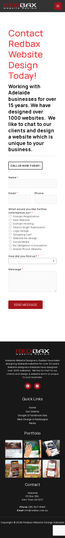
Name (13, 177)
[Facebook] (28, 386)
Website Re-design (25, 238)
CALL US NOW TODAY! (25, 165)
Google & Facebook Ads (32, 415)
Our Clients (32, 411)
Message (15, 269)
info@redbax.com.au (36, 510)
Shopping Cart (22, 234)
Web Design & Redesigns (32, 419)
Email (13, 193)
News (32, 423)
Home (32, 407)
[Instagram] (37, 386)
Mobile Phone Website (27, 249)
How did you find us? (23, 256)
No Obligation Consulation (30, 245)
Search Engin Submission (29, 227)
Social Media (21, 242)
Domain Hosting (23, 223)
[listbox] (32, 261)
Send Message (25, 305)
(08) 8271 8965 (36, 506)
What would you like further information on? (27, 211)
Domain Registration (26, 216)
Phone (39, 193)
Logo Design (21, 231)
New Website (21, 220)
